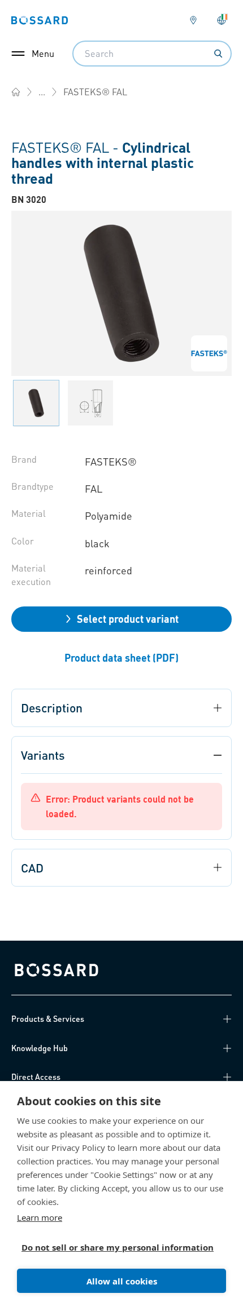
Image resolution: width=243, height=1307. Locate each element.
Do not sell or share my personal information (116, 1247)
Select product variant (128, 618)
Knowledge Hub (39, 1048)
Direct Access (35, 1076)
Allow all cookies (121, 1281)
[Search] (218, 53)
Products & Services (47, 1018)
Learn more (39, 1217)
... (41, 92)
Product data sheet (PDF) (121, 657)
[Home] (15, 91)
